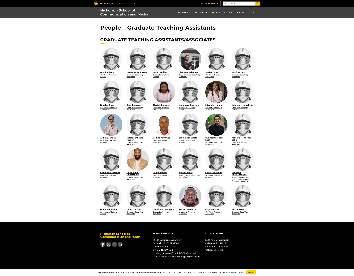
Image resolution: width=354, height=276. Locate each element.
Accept (251, 272)
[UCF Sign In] (209, 3)
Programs (184, 12)
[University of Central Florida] (116, 3)
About (240, 12)
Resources (201, 12)
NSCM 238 (167, 250)
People (216, 12)
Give (251, 12)
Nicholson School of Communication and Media (124, 12)
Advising (228, 12)
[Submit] (257, 4)
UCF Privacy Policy (235, 272)
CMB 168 (219, 250)
